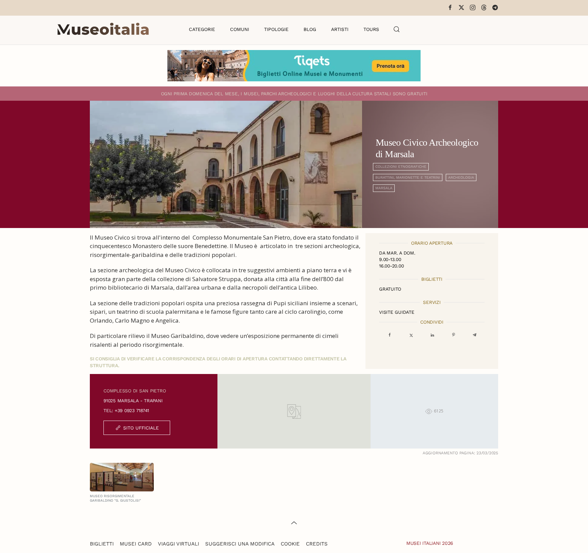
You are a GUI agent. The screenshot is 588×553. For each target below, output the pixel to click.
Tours (371, 29)
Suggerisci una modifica (240, 544)
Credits (317, 544)
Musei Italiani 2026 (429, 543)
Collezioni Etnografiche (400, 166)
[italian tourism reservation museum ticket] (294, 65)
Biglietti (102, 544)
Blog (310, 29)
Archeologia (461, 177)
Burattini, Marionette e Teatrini (407, 177)
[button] (396, 29)
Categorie (202, 29)
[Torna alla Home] (103, 29)
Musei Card (136, 544)
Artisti (339, 29)
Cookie (290, 544)
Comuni (239, 29)
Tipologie (276, 29)
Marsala (383, 188)
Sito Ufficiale (141, 427)
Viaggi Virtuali (178, 544)
